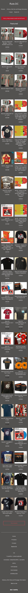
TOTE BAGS (14, 566)
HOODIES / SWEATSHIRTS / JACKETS (14, 560)
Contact (11, 12)
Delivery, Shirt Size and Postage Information (17, 9)
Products (3, 9)
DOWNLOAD (14, 573)
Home (14, 536)
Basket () (16, 12)
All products (14, 523)
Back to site (14, 583)
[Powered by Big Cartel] (14, 590)
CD (14, 553)
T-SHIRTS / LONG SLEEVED (14, 556)
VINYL (14, 563)
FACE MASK (14, 570)
